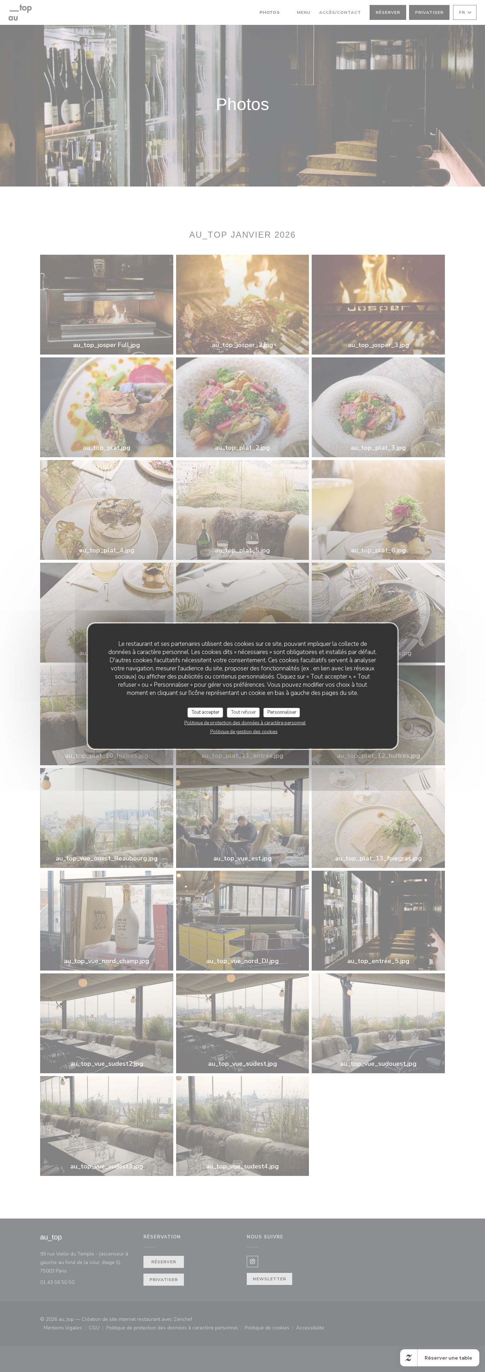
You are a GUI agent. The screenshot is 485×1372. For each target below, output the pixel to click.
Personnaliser (281, 712)
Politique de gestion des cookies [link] (244, 731)
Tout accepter (205, 712)
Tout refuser (243, 712)
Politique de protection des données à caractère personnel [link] (245, 722)
